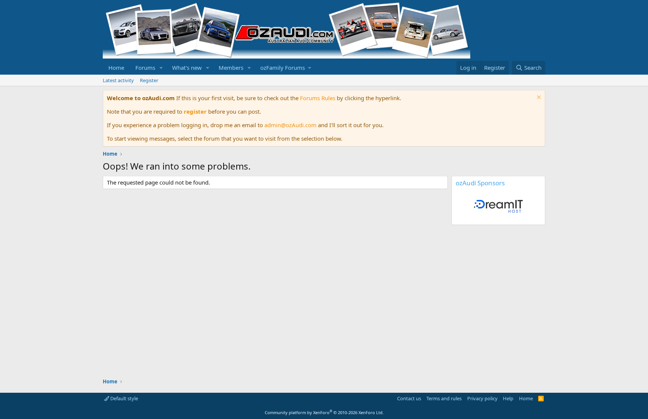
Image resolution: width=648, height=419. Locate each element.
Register (149, 80)
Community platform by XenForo (324, 412)
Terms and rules (444, 398)
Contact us (409, 398)
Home (116, 67)
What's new (187, 67)
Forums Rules (317, 98)
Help (508, 398)
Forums (145, 67)
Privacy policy (482, 398)
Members (231, 67)
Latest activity (118, 80)
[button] (161, 68)
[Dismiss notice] (538, 98)
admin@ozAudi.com (290, 125)
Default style (123, 398)
